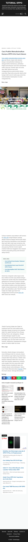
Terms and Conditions (14, 536)
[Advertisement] (14, 32)
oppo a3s (6, 237)
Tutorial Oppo (14, 3)
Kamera (20, 369)
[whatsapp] (18, 378)
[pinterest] (14, 378)
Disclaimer (9, 534)
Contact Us (22, 531)
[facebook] (4, 378)
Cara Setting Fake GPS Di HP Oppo (12, 460)
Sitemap (16, 531)
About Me (10, 531)
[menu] (3, 14)
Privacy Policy (16, 534)
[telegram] (23, 378)
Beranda (4, 531)
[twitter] (9, 378)
